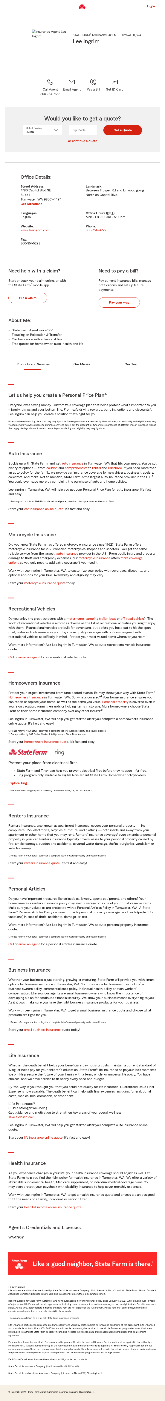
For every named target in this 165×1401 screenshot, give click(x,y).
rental (96, 468)
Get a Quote (123, 130)
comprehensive (76, 468)
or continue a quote (82, 141)
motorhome (75, 618)
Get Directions (31, 204)
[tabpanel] (82, 210)
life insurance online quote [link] (43, 1137)
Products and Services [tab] (33, 364)
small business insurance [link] (42, 1030)
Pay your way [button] (119, 302)
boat (112, 618)
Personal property (115, 702)
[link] (71, 87)
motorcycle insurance (94, 558)
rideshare (115, 468)
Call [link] (11, 657)
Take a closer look (21, 1117)
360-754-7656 (96, 230)
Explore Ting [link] (17, 783)
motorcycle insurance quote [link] (45, 583)
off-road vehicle (132, 618)
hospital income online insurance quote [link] (52, 1207)
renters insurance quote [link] (42, 863)
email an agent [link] (29, 657)
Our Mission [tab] (82, 364)
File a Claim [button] (28, 298)
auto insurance (72, 463)
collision (52, 468)
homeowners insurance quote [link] (46, 742)
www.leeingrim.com (35, 230)
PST (110, 213)
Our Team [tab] (132, 364)
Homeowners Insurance (25, 697)
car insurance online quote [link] (43, 509)
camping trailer (97, 618)
